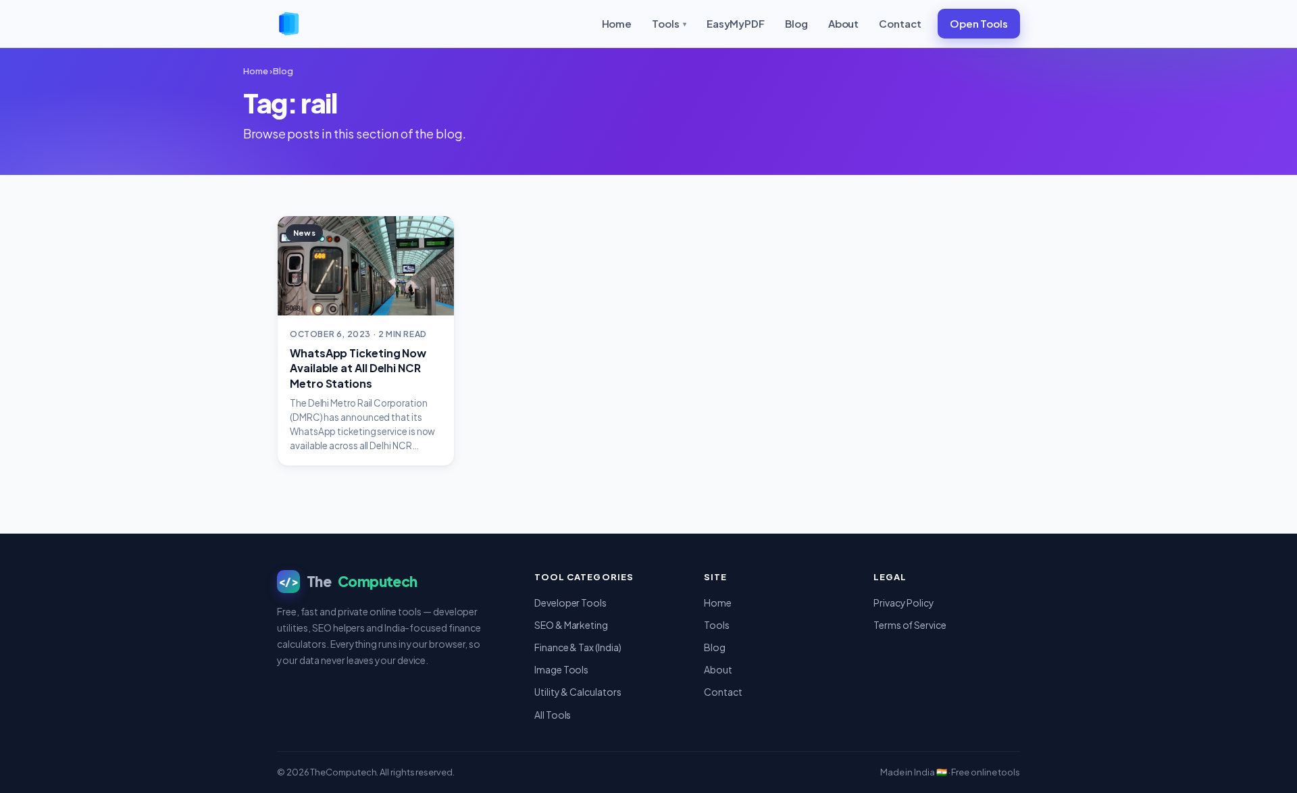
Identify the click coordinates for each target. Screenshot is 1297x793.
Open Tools (979, 23)
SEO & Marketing (571, 625)
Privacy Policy (903, 602)
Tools (669, 23)
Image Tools (561, 669)
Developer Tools (570, 602)
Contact (900, 23)
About (843, 23)
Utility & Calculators (577, 692)
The (348, 581)
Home (617, 23)
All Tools (552, 715)
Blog (796, 23)
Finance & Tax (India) (577, 647)
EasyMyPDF (736, 23)
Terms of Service (909, 625)
